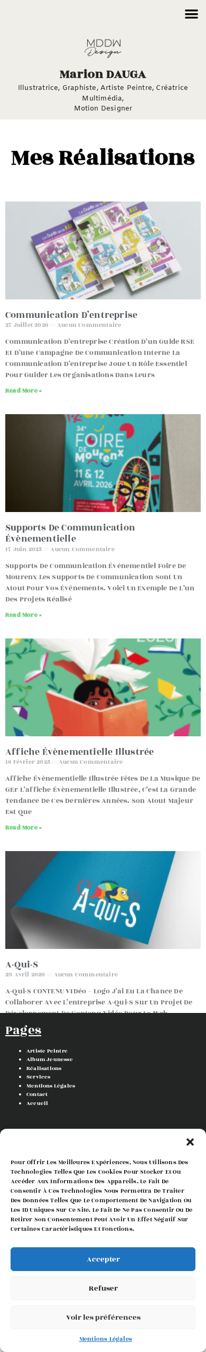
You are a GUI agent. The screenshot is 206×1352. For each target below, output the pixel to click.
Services (38, 1077)
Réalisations (43, 1068)
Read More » (23, 390)
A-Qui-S (21, 965)
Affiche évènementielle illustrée (79, 752)
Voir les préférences (103, 1317)
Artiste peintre (47, 1051)
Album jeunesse (49, 1059)
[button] (190, 1142)
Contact (37, 1094)
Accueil (37, 1103)
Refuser (103, 1288)
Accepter (103, 1259)
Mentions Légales (105, 1339)
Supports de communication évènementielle (70, 533)
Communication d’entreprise (71, 315)
